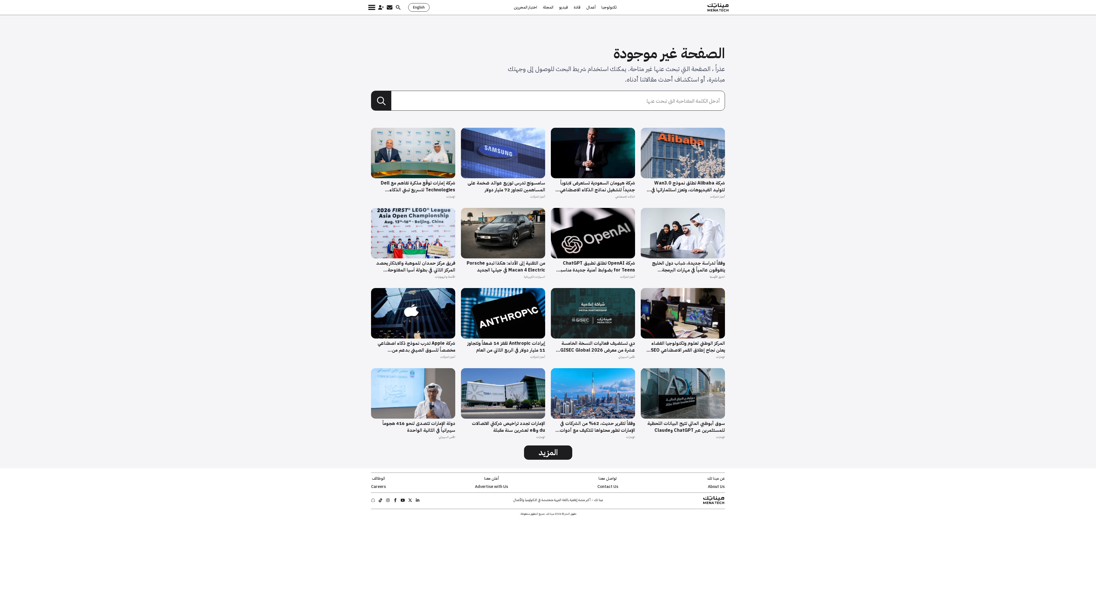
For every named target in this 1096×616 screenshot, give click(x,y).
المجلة (548, 7)
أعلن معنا (491, 478)
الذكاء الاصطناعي (625, 196)
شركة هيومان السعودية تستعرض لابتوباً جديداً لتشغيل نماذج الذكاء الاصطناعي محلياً (597, 186)
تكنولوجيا (609, 7)
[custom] (418, 500)
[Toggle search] (398, 7)
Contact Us (607, 487)
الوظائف (378, 478)
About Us (716, 487)
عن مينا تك (716, 478)
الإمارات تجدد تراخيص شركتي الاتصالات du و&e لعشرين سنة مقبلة (508, 427)
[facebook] (395, 500)
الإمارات (450, 196)
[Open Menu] (372, 7)
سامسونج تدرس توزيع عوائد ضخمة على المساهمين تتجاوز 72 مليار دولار (506, 186)
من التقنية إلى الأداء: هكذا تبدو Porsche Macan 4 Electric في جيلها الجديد (506, 266)
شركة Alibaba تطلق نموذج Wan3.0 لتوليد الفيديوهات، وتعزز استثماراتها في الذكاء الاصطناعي (688, 186)
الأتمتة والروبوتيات (445, 277)
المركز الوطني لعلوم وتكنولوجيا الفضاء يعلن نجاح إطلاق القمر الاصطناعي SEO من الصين (688, 347)
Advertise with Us (491, 487)
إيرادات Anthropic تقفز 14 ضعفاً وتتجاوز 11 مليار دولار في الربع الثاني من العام (506, 347)
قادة (577, 7)
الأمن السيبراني (626, 357)
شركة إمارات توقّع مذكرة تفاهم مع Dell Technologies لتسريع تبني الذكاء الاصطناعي (418, 186)
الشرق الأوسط (717, 277)
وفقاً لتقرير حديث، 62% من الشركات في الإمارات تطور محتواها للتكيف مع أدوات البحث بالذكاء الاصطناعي (597, 427)
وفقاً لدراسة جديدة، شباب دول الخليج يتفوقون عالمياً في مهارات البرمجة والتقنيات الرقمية (688, 266)
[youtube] (403, 500)
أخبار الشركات (717, 196)
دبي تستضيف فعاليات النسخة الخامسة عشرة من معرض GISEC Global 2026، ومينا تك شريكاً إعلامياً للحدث (597, 347)
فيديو (563, 7)
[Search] (381, 101)
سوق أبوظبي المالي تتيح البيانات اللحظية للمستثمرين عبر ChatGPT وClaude (686, 427)
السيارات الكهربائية (534, 277)
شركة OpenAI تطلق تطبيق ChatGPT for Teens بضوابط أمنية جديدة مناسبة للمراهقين (596, 266)
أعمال (591, 7)
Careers (378, 487)
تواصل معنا (608, 478)
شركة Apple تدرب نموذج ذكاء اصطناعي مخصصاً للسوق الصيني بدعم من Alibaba (416, 347)
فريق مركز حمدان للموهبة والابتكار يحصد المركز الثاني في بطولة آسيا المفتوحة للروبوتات (415, 266)
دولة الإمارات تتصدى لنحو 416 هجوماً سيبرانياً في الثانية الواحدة (418, 427)
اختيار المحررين (525, 7)
